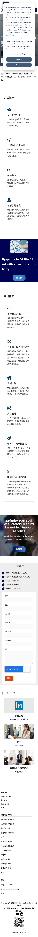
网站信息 (23, 932)
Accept (19, 59)
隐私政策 (15, 932)
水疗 (2, 837)
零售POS (4, 855)
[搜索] (35, 10)
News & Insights (17, 908)
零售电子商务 (6, 868)
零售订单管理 (6, 864)
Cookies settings (19, 54)
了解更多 (19, 278)
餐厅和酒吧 (5, 800)
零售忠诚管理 (6, 859)
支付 (2, 872)
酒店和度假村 (6, 796)
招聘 (26, 908)
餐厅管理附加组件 (7, 833)
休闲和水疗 (5, 804)
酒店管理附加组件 (7, 824)
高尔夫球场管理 (6, 841)
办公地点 (31, 908)
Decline (19, 65)
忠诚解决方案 (6, 850)
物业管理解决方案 (7, 819)
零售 (2, 808)
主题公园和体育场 (7, 846)
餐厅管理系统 (6, 828)
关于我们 (7, 908)
